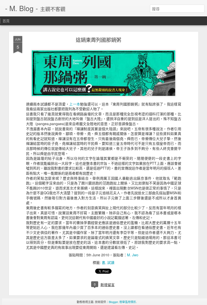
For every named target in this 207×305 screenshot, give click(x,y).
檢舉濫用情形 (127, 302)
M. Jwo (132, 254)
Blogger (113, 302)
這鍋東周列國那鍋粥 (98, 39)
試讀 (110, 262)
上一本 (74, 103)
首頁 (6, 20)
